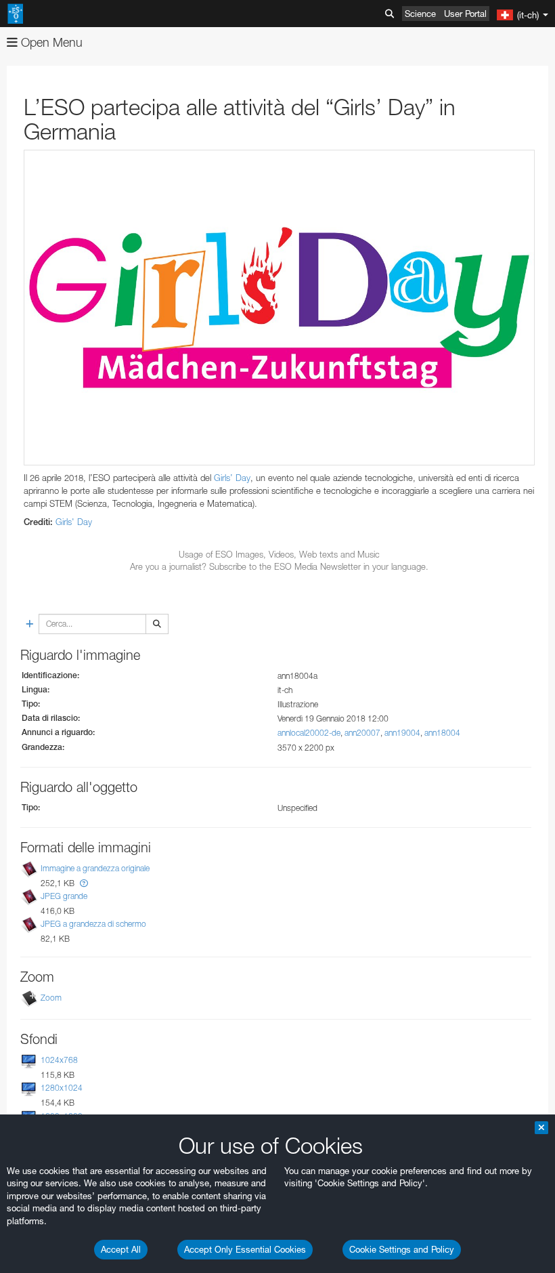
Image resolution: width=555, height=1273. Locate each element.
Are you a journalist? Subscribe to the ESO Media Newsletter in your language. (279, 566)
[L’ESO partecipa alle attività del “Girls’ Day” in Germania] (279, 307)
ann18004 (442, 733)
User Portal (465, 13)
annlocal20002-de (309, 733)
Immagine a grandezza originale (95, 868)
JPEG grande (64, 896)
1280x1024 (62, 1088)
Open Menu (50, 42)
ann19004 (402, 733)
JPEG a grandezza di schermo (93, 924)
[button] (84, 883)
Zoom (51, 998)
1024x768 (59, 1060)
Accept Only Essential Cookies (245, 1249)
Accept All (121, 1249)
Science (420, 13)
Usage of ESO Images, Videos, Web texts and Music (279, 554)
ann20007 (362, 733)
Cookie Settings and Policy (401, 1249)
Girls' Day (74, 521)
